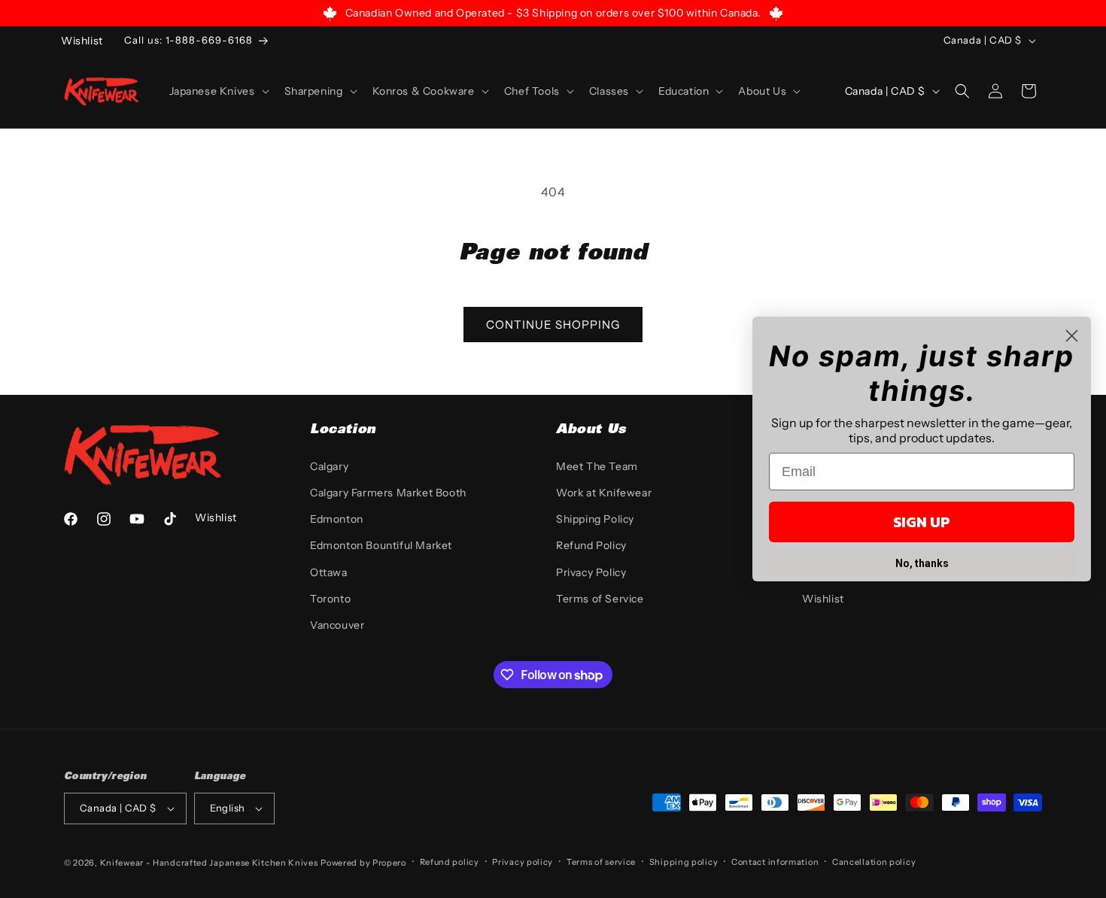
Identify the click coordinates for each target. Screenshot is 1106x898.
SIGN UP (921, 522)
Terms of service (601, 862)
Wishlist (823, 598)
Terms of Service (600, 598)
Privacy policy (522, 862)
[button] (217, 91)
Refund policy (449, 862)
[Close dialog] (1072, 336)
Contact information (775, 862)
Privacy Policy (591, 572)
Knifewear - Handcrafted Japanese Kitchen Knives (209, 862)
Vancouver (337, 625)
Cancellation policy (874, 862)
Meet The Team (597, 466)
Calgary (329, 466)
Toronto (330, 598)
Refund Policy (591, 545)
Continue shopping (553, 324)
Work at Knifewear (604, 492)
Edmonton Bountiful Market (381, 545)
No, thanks (922, 563)
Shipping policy (684, 862)
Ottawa (329, 572)
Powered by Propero (363, 862)
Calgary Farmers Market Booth (388, 492)
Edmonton (336, 519)
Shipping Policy (595, 519)
